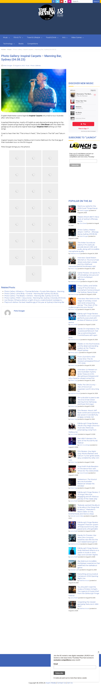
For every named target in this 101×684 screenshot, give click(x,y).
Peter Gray (73, 268)
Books (21, 44)
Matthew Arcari (75, 253)
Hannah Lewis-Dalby (76, 516)
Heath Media (51, 683)
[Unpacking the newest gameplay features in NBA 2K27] (72, 604)
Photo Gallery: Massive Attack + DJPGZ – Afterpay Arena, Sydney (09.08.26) (88, 232)
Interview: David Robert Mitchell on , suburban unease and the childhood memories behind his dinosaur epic (84, 262)
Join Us (69, 683)
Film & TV (17, 37)
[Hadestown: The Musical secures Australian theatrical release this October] (72, 482)
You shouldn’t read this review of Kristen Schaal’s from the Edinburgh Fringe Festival (84, 591)
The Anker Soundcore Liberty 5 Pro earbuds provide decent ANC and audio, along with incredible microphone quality (84, 247)
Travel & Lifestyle (33, 37)
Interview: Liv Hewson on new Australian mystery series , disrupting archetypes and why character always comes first (83, 374)
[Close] (98, 652)
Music (5, 37)
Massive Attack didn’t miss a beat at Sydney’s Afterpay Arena (88, 219)
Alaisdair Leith (74, 570)
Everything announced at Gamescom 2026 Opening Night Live (88, 576)
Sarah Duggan (84, 210)
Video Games (76, 37)
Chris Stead (83, 223)
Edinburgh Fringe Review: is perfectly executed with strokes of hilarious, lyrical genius (84, 318)
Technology (8, 44)
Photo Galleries (35, 65)
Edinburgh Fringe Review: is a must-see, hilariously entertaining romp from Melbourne (84, 427)
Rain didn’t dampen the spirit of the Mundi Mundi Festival (87, 441)
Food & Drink (51, 37)
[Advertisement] (50, 27)
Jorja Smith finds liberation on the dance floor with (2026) (88, 469)
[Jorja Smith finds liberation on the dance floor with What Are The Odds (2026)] (72, 469)
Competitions (32, 44)
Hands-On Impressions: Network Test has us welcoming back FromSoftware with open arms (84, 333)
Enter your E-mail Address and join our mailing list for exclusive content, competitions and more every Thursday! (81, 155)
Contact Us (61, 683)
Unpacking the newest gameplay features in (88, 604)
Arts (63, 37)
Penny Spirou (74, 352)
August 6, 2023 (20, 65)
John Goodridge (84, 445)
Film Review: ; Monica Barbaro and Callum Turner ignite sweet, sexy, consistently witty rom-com (84, 455)
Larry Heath (74, 324)
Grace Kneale (83, 473)
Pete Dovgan (7, 65)
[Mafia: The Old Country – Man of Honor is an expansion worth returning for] (72, 387)
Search (96, 1)
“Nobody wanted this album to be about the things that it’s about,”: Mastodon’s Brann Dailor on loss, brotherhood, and (84, 509)
